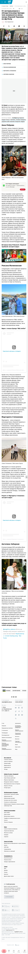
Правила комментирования (19, 730)
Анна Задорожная (9, 21)
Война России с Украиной (11, 774)
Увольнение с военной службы (11, 794)
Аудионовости (7, 767)
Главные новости (8, 759)
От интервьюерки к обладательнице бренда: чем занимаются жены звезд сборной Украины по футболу (20, 6)
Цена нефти (7, 812)
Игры (16, 749)
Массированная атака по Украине (12, 783)
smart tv (6, 910)
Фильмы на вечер (8, 832)
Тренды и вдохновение (9, 861)
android (6, 906)
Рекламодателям (5, 735)
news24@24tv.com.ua (7, 702)
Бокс (5, 868)
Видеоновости (7, 765)
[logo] (9, 2)
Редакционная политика (7, 728)
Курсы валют (7, 814)
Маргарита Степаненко (9, 70)
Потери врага (7, 787)
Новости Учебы (8, 841)
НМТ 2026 (6, 847)
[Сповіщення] (26, 2)
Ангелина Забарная (8, 74)
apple (16, 906)
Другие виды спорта (9, 876)
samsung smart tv (16, 910)
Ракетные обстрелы (8, 776)
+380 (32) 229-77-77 (10, 930)
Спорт (5, 866)
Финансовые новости (9, 816)
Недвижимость (8, 856)
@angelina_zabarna (9, 629)
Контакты (17, 736)
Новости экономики (9, 810)
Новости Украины (8, 761)
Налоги (6, 820)
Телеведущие (5, 732)
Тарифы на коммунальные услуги (12, 818)
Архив (16, 744)
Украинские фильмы (9, 830)
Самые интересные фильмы (10, 828)
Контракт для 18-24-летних (10, 800)
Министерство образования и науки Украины (15, 843)
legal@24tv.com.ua (18, 931)
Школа (5, 845)
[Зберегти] (24, 26)
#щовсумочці (20, 634)
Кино (5, 827)
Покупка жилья (7, 859)
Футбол (11, 6)
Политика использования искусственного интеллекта (5, 745)
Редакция (4, 725)
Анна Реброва (7, 63)
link (15, 707)
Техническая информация (18, 734)
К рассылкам (9, 896)
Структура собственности (18, 742)
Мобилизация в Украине (11, 792)
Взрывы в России (8, 785)
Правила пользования (7, 737)
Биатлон (6, 874)
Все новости (7, 757)
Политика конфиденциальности (6, 740)
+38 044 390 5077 (19, 702)
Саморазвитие (7, 849)
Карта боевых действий (9, 778)
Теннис (5, 872)
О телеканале (5, 730)
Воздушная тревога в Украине (11, 781)
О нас (3, 723)
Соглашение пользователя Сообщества (18, 726)
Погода (5, 769)
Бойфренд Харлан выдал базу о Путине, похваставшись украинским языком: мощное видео (14, 119)
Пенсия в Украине (8, 822)
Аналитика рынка (8, 857)
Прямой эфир (7, 763)
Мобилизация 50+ (8, 796)
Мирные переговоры (9, 779)
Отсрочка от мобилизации (10, 802)
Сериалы (6, 836)
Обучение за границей (9, 851)
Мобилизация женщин (9, 798)
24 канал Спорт (5, 6)
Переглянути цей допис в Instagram (12, 351)
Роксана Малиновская (9, 67)
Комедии (6, 834)
